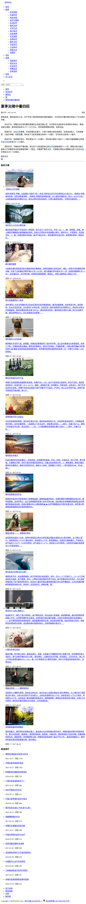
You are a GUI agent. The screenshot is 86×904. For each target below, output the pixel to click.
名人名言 (9, 77)
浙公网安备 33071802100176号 (57, 901)
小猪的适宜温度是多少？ (15, 781)
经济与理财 (14, 20)
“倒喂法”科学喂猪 (12, 189)
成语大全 (13, 50)
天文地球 (13, 36)
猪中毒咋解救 (10, 264)
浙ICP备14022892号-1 (33, 901)
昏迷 (17, 132)
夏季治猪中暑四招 (12, 100)
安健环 (12, 53)
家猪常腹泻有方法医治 (14, 417)
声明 (7, 894)
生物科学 (13, 39)
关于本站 (9, 888)
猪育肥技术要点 (11, 455)
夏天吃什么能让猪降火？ (15, 611)
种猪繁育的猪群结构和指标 (16, 772)
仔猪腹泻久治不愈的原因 (15, 861)
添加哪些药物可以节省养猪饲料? (18, 853)
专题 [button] (7, 58)
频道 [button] (7, 10)
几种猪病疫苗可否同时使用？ (17, 870)
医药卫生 (13, 42)
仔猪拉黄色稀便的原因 (14, 763)
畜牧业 (8, 94)
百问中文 (8, 2)
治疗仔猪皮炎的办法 (13, 790)
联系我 (8, 896)
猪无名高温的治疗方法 (14, 378)
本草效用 (13, 71)
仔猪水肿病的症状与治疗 (15, 835)
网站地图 (9, 891)
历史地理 (13, 34)
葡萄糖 (81, 149)
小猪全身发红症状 (12, 649)
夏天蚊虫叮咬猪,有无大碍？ (16, 572)
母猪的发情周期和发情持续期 (17, 879)
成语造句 (13, 61)
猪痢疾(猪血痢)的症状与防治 (16, 754)
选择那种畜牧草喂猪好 (14, 727)
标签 (7, 74)
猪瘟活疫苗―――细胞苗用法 (17, 688)
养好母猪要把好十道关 (14, 300)
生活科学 (13, 23)
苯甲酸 (52, 147)
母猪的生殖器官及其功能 (15, 826)
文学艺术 (13, 28)
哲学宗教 (13, 12)
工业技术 (13, 47)
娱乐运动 (13, 26)
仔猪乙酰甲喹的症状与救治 (16, 799)
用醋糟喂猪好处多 (12, 817)
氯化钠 (5, 142)
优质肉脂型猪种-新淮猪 (14, 844)
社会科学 (13, 15)
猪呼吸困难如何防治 (13, 494)
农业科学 (13, 44)
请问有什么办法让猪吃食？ (16, 225)
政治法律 (13, 18)
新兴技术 (13, 31)
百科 (7, 55)
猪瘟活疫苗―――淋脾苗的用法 (17, 533)
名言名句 (13, 66)
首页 (7, 7)
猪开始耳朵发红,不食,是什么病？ (18, 808)
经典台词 (13, 69)
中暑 (20, 117)
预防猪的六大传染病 (13, 339)
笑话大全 (13, 63)
